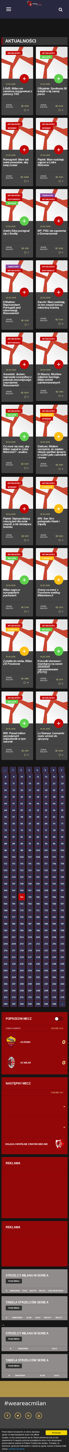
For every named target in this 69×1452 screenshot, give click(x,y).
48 (5, 810)
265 (13, 990)
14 (27, 682)
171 (29, 910)
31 (62, 790)
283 (30, 1004)
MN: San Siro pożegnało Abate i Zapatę (49, 521)
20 (38, 783)
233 (13, 964)
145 (13, 890)
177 (13, 917)
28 (38, 790)
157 (46, 897)
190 (54, 923)
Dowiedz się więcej (16, 1448)
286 (54, 1004)
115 (29, 863)
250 (22, 977)
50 (21, 810)
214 (54, 944)
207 (62, 937)
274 (22, 997)
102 (54, 850)
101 (46, 850)
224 (6, 957)
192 (5, 930)
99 (30, 850)
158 (54, 897)
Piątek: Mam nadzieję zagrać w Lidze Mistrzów (51, 162)
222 (54, 950)
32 (5, 797)
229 (46, 957)
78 (54, 830)
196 (38, 930)
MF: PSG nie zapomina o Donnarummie (52, 232)
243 (30, 970)
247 (62, 970)
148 (38, 890)
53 (46, 810)
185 (13, 923)
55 (62, 810)
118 (54, 863)
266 (22, 990)
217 (13, 950)
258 (22, 984)
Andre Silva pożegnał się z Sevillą (16, 232)
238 (54, 964)
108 (38, 857)
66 (21, 823)
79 (62, 830)
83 (30, 837)
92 (38, 843)
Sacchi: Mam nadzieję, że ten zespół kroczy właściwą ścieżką (51, 304)
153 (13, 897)
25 (14, 790)
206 (54, 937)
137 (13, 883)
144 (5, 890)
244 (38, 970)
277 (46, 997)
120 (5, 870)
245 (46, 970)
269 (46, 990)
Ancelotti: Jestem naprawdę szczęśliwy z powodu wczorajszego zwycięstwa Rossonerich (17, 380)
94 (54, 843)
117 (46, 863)
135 (62, 877)
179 (29, 917)
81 (14, 837)
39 (62, 797)
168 (5, 910)
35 (30, 797)
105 (13, 857)
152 (5, 897)
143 (62, 883)
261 (46, 984)
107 (30, 857)
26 (21, 790)
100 (38, 850)
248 (6, 977)
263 (62, 984)
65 (14, 823)
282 (22, 1004)
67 (30, 823)
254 (54, 977)
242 (22, 970)
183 (62, 917)
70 (54, 823)
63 (62, 817)
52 (38, 810)
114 (21, 863)
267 (30, 990)
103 (62, 850)
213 (46, 944)
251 (29, 977)
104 (5, 857)
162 (22, 903)
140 (38, 883)
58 (22, 817)
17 (14, 783)
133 (46, 877)
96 (5, 850)
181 (46, 917)
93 (46, 843)
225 (13, 957)
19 (30, 783)
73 (14, 830)
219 (30, 950)
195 (29, 930)
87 (62, 837)
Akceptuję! (56, 1432)
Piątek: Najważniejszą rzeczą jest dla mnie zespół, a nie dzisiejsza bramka (17, 522)
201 (13, 937)
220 (38, 950)
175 (62, 910)
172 (38, 910)
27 (30, 790)
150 (54, 890)
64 (5, 823)
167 (62, 903)
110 (54, 857)
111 (62, 857)
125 (46, 870)
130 (22, 877)
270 (54, 990)
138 (21, 883)
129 (13, 877)
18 (22, 783)
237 (46, 964)
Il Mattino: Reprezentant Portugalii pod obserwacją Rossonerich (12, 307)
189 (46, 923)
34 (22, 797)
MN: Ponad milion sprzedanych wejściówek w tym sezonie (14, 737)
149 (46, 890)
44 (38, 803)
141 (46, 883)
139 (29, 883)
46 (54, 803)
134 (54, 877)
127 (62, 870)
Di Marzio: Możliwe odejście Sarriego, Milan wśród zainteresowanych (49, 378)
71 (62, 823)
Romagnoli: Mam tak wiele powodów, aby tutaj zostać (16, 162)
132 (38, 877)
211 (29, 944)
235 (30, 964)
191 (62, 923)
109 (46, 857)
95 (62, 843)
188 (38, 923)
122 (22, 870)
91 (30, 843)
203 (30, 937)
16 (5, 783)
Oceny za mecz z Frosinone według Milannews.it (49, 592)
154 (21, 897)
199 (62, 930)
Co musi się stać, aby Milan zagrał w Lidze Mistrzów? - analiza (16, 449)
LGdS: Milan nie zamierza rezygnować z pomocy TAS (17, 91)
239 (62, 964)
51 (30, 810)
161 (13, 903)
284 (38, 1004)
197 (46, 930)
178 (21, 917)
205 (46, 937)
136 (5, 883)
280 (5, 1004)
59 (30, 817)
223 (62, 950)
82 (21, 837)
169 (13, 910)
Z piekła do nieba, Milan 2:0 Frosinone (17, 662)
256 (5, 984)
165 (46, 903)
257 (13, 984)
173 (46, 910)
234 (22, 964)
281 (13, 1004)
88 (5, 843)
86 (54, 837)
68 (38, 823)
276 (38, 997)
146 (22, 890)
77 (46, 830)
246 (54, 970)
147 (29, 890)
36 (38, 797)
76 (38, 830)
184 (5, 923)
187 (29, 923)
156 (38, 897)
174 (54, 910)
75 (30, 830)
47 (62, 803)
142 (54, 883)
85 (46, 837)
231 (62, 957)
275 (30, 997)
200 (5, 937)
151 (62, 890)
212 (38, 944)
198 (54, 930)
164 (38, 903)
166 (54, 903)
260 (38, 984)
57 (14, 817)
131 (29, 877)
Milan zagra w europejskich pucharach (11, 592)
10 (22, 777)
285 (46, 1004)
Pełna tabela (13, 1281)
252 (38, 977)
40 (5, 803)
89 (13, 843)
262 (54, 984)
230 (54, 957)
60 (38, 817)
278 (54, 997)
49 (13, 810)
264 (6, 990)
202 (22, 937)
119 (62, 863)
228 (38, 957)
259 (30, 984)
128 (5, 877)
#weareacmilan (25, 1402)
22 (54, 783)
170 (22, 910)
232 (5, 964)
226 (22, 957)
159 (62, 897)
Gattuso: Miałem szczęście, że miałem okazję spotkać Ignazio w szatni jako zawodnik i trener (52, 452)
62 (54, 817)
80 (5, 837)
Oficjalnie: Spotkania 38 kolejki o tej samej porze (52, 91)
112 (5, 863)
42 (21, 803)
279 (62, 997)
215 (62, 944)
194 (22, 930)
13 (46, 777)
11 (30, 777)
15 (62, 777)
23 (62, 783)
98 (21, 850)
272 (5, 997)
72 (5, 830)
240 (5, 970)
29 (46, 790)
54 (54, 810)
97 (14, 850)
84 (38, 837)
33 (14, 797)
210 (22, 944)
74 (22, 830)
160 (5, 903)
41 (14, 803)
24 (5, 790)
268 (38, 990)
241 (13, 970)
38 (54, 797)
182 (54, 917)
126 (54, 870)
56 (5, 817)
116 (38, 863)
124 (38, 870)
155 (29, 897)
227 (30, 957)
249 (14, 977)
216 (5, 950)
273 (13, 997)
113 (13, 863)
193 (13, 930)
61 (46, 817)
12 (38, 777)
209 (14, 944)
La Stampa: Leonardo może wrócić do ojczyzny (51, 736)
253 (46, 977)
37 (46, 797)
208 (5, 944)
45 (46, 803)
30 (54, 790)
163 (29, 903)
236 (38, 964)
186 (22, 923)
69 (46, 823)
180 (38, 917)
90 (21, 843)
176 (5, 917)
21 (46, 783)
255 (62, 977)
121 (13, 870)
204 (38, 937)
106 (22, 857)
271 (62, 990)
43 (30, 803)
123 (29, 870)
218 (22, 950)
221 (46, 950)
